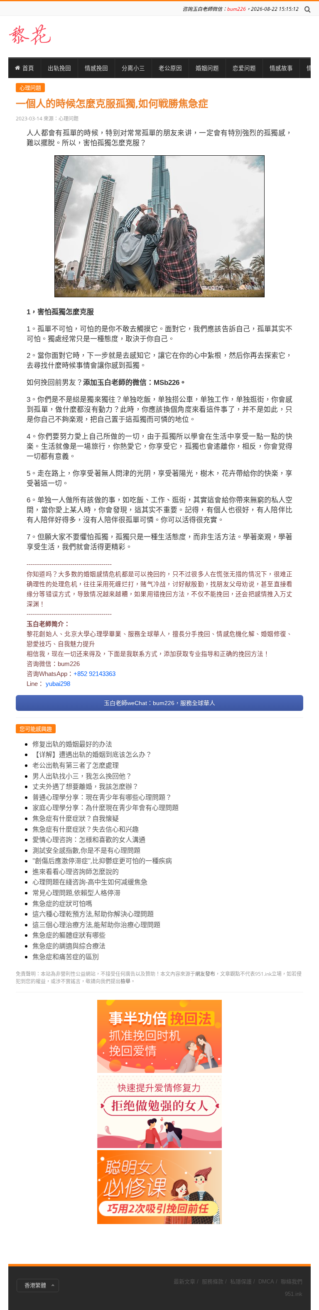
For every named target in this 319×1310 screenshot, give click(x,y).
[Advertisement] (159, 1124)
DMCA (266, 1281)
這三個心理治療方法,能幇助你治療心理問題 (96, 924)
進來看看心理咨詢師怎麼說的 (75, 871)
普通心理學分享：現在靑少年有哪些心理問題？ (102, 797)
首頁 (28, 68)
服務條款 (212, 1281)
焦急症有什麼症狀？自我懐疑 (75, 818)
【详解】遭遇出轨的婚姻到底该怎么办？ (92, 754)
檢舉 (125, 981)
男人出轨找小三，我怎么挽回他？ (82, 776)
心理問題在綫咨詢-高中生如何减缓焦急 (89, 881)
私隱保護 (241, 1281)
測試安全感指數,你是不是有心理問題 (86, 850)
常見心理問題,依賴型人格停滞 (76, 892)
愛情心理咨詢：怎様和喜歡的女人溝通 (88, 839)
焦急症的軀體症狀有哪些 (69, 935)
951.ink (293, 1294)
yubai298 (58, 684)
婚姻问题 (207, 68)
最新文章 (184, 1281)
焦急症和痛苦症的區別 (65, 956)
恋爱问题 (244, 68)
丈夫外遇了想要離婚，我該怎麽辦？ (85, 786)
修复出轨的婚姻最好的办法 (72, 744)
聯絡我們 (291, 1281)
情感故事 (281, 68)
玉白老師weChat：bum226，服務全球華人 (159, 703)
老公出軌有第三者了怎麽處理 (75, 765)
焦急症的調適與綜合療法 (69, 945)
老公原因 (170, 68)
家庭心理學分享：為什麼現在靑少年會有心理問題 (105, 807)
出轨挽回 (59, 68)
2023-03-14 (29, 118)
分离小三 (133, 68)
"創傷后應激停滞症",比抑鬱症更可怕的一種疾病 (102, 860)
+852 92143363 (94, 674)
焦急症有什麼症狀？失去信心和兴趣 (85, 829)
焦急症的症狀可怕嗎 (62, 903)
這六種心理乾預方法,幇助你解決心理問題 (93, 913)
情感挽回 (96, 68)
